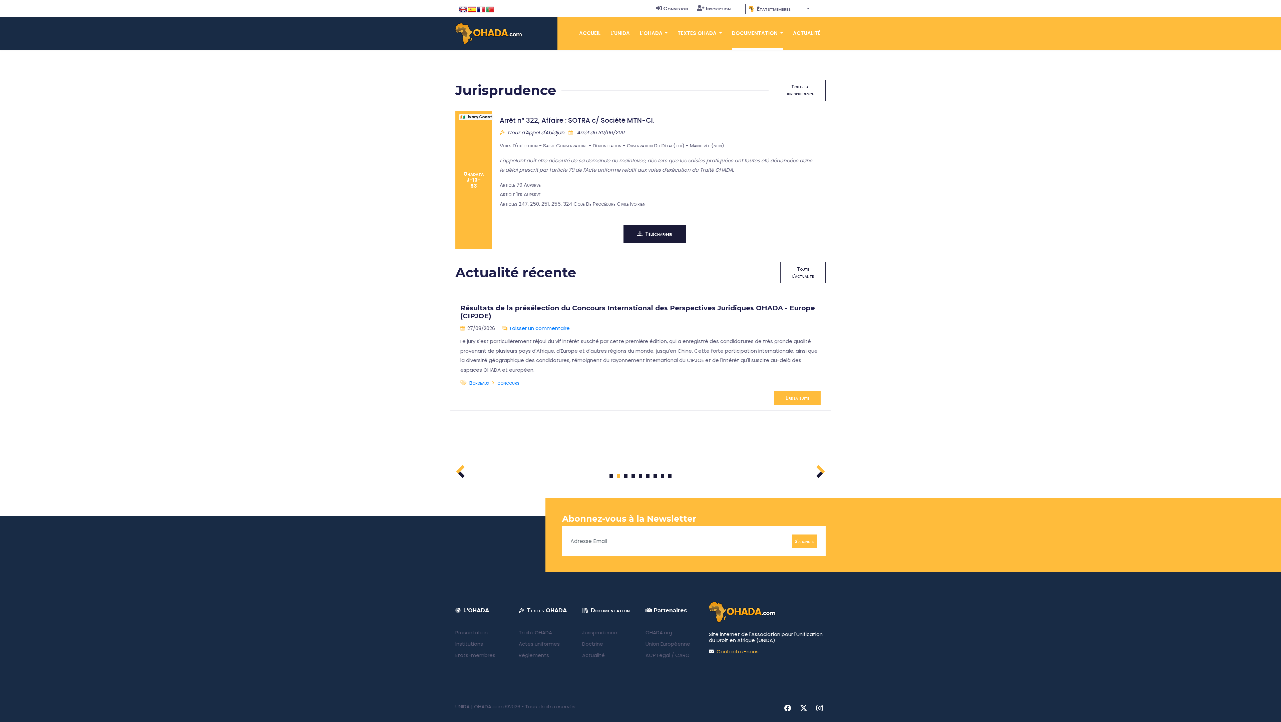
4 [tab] (633, 476)
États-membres (475, 655)
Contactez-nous (738, 651)
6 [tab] (648, 476)
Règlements (534, 655)
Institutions (469, 643)
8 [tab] (662, 476)
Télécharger (658, 234)
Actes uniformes (539, 643)
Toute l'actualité (803, 272)
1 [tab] (611, 476)
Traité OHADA (535, 632)
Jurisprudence (599, 632)
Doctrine (592, 643)
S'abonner (805, 541)
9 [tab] (670, 476)
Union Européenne (668, 643)
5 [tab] (640, 476)
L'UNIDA (620, 33)
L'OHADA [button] (652, 33)
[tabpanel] (640, 352)
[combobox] (779, 9)
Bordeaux (479, 382)
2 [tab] (618, 476)
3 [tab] (625, 476)
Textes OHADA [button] (698, 33)
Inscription (718, 8)
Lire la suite (797, 398)
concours (508, 382)
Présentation (471, 632)
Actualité (807, 33)
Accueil (589, 33)
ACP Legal (658, 655)
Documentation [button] (755, 33)
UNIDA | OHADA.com (479, 706)
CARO (682, 655)
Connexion (675, 8)
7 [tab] (655, 476)
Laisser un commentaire (540, 328)
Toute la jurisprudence (800, 90)
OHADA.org (659, 632)
